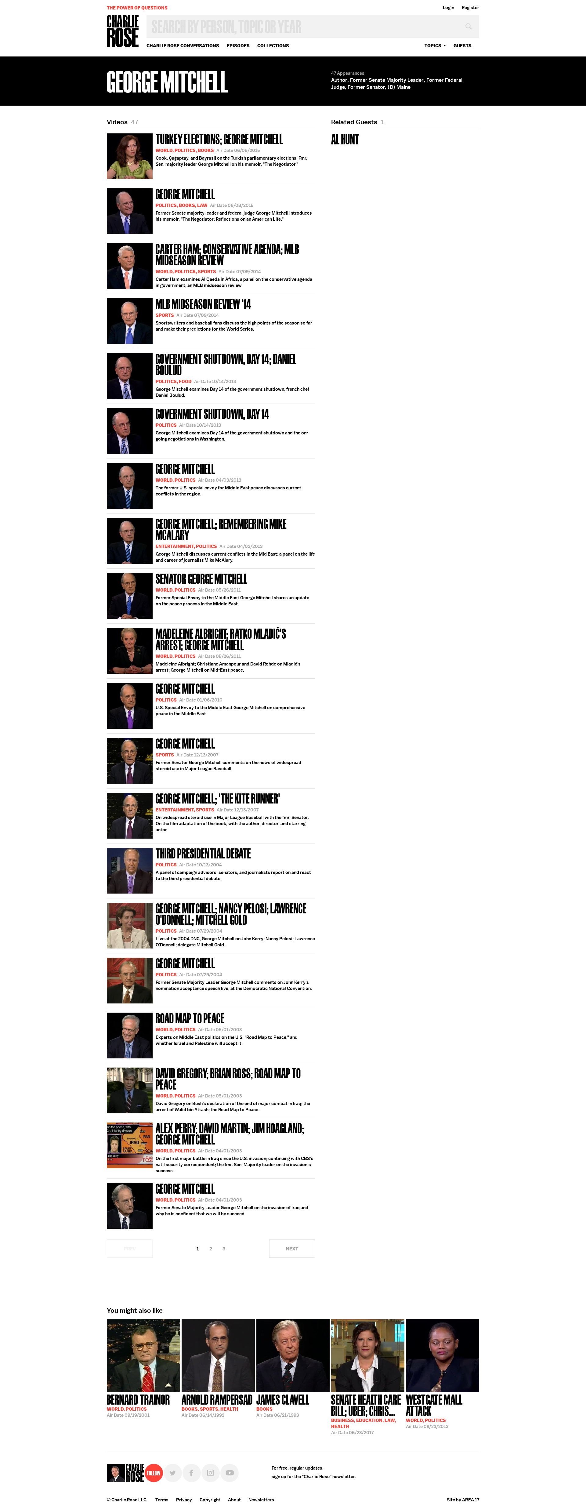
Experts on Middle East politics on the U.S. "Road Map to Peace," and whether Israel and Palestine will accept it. (227, 1028)
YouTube (229, 1473)
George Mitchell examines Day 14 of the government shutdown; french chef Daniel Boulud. (232, 374)
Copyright (210, 1500)
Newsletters (261, 1500)
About (234, 1500)
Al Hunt (345, 138)
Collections (273, 46)
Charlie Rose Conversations (182, 46)
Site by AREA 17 (463, 1500)
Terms (161, 1500)
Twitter (173, 1473)
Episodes (238, 46)
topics (433, 46)
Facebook (192, 1473)
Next (292, 1249)
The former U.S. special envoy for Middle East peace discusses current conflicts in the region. (228, 479)
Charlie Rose (123, 31)
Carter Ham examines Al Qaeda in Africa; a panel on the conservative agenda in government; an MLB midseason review (234, 264)
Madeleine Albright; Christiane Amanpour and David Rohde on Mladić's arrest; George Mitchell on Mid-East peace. (228, 649)
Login (448, 8)
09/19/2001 (138, 1405)
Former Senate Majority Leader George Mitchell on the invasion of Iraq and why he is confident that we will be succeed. (232, 1199)
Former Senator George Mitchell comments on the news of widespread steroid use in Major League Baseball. (228, 754)
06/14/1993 (217, 1405)
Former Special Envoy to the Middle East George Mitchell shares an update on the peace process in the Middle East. (232, 589)
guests (463, 46)
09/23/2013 (434, 1411)
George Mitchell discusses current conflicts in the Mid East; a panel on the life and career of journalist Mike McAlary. (235, 539)
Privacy (184, 1500)
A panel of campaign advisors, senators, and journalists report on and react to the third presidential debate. (233, 864)
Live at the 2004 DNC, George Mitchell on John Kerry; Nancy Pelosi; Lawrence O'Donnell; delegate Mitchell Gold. (235, 924)
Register (470, 8)
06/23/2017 (366, 1414)
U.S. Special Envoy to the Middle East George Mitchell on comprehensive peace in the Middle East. (230, 699)
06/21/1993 (282, 1405)
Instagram (210, 1473)
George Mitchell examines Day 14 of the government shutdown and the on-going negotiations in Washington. (232, 424)
